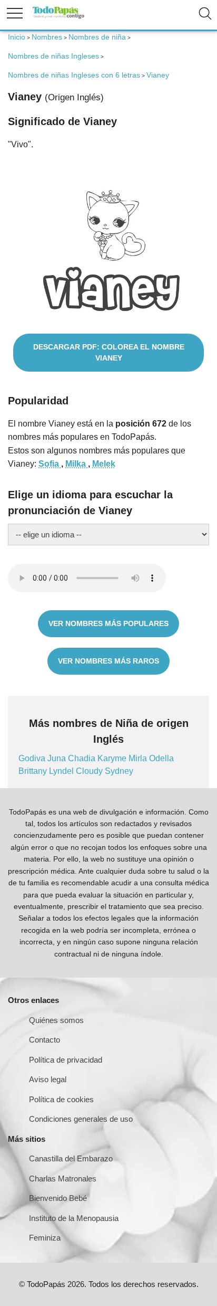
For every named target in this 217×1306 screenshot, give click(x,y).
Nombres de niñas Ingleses (53, 56)
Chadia (82, 758)
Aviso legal (47, 1079)
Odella (161, 758)
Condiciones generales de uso (81, 1118)
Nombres (47, 37)
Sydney (119, 770)
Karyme (113, 758)
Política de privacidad (65, 1059)
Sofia (49, 463)
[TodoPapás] (58, 17)
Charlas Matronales (62, 1178)
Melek (103, 463)
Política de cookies (61, 1099)
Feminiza (45, 1237)
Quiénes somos (56, 1020)
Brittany (33, 770)
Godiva (32, 758)
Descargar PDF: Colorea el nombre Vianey (108, 352)
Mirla (139, 758)
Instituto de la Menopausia (74, 1218)
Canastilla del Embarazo (71, 1158)
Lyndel (62, 770)
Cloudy (90, 770)
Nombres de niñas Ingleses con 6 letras (74, 75)
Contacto (44, 1039)
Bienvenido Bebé (58, 1198)
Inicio (16, 37)
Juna (57, 758)
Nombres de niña (97, 37)
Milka (76, 463)
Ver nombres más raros (108, 661)
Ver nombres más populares (108, 623)
